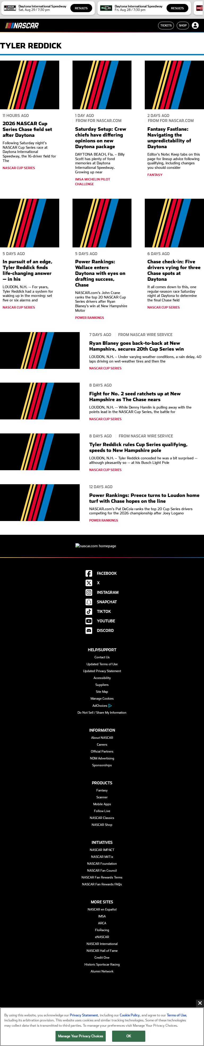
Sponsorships (102, 765)
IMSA (102, 916)
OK (128, 1036)
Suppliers (102, 685)
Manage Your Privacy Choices (80, 1036)
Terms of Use (176, 1015)
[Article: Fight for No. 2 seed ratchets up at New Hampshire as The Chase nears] (40, 403)
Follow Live (102, 811)
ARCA (102, 923)
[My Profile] (195, 25)
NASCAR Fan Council (102, 870)
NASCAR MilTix (102, 857)
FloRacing (102, 930)
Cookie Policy (130, 1015)
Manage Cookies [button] (102, 698)
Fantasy (102, 790)
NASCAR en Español (102, 909)
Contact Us (102, 657)
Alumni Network (102, 971)
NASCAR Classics (102, 818)
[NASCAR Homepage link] (102, 542)
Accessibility (102, 678)
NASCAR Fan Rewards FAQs (102, 884)
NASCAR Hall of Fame (102, 951)
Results (81, 8)
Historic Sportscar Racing (102, 964)
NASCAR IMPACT (102, 850)
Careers (102, 744)
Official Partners (102, 751)
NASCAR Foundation (102, 864)
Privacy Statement (84, 1015)
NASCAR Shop (102, 825)
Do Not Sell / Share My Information (102, 712)
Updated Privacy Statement (102, 671)
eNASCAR (102, 937)
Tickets (166, 25)
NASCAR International (102, 944)
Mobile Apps (102, 804)
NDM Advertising (102, 758)
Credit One (102, 957)
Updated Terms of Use (102, 664)
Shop (183, 25)
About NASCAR (102, 738)
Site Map (102, 692)
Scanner (102, 797)
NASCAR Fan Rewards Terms (102, 877)
